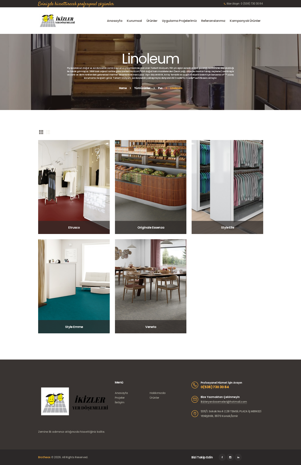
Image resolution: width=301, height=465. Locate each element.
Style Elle (227, 227)
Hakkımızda (157, 393)
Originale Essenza (150, 227)
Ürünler (154, 398)
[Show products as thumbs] (41, 132)
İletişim (119, 402)
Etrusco (74, 227)
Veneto (150, 327)
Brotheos (44, 457)
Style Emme (74, 327)
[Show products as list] (48, 132)
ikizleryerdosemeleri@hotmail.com (224, 402)
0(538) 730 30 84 (215, 387)
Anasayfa (121, 393)
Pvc (160, 88)
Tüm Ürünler (142, 88)
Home (123, 88)
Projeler (120, 398)
